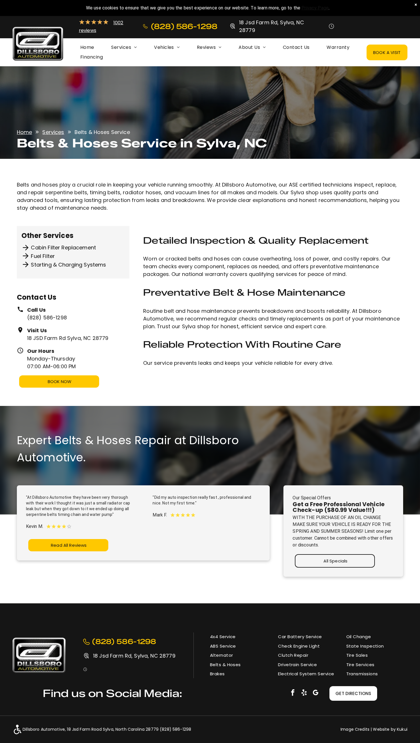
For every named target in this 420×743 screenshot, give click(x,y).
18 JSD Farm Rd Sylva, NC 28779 (68, 338)
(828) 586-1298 (47, 317)
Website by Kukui (390, 729)
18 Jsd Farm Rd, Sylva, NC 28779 (134, 655)
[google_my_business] (316, 693)
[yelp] (304, 693)
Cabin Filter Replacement (63, 247)
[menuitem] (87, 47)
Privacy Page (315, 8)
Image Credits (355, 729)
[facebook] (293, 693)
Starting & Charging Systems (68, 264)
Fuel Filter (43, 256)
